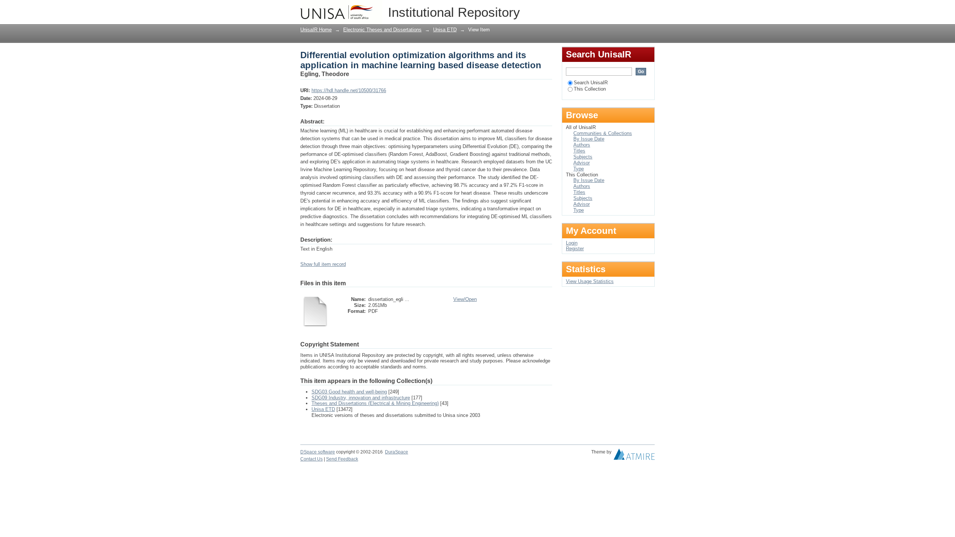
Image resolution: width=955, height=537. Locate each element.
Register (575, 248)
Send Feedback (342, 459)
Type (578, 169)
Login (649, 9)
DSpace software (317, 452)
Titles (579, 151)
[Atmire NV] (634, 456)
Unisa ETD (445, 29)
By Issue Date (588, 139)
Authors (581, 145)
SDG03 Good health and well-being (349, 392)
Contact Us (311, 459)
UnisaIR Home (316, 29)
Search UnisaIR (591, 82)
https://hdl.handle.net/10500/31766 (348, 90)
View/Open (465, 299)
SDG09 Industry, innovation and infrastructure (360, 398)
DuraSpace (396, 452)
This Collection (590, 89)
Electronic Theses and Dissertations (382, 29)
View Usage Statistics (590, 281)
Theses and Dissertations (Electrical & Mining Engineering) (375, 403)
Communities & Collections (602, 133)
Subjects (582, 157)
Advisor (581, 163)
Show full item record (323, 264)
